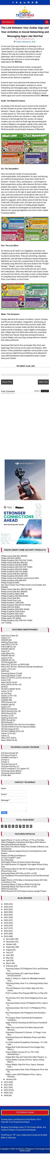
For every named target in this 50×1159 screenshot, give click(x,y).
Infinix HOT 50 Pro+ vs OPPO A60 (15, 665)
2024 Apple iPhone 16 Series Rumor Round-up (20, 862)
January (9, 1079)
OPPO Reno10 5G (8, 713)
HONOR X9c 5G (8, 660)
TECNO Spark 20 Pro (10, 729)
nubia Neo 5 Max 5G (9, 636)
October (9, 944)
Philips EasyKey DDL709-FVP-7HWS (16, 620)
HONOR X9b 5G (8, 705)
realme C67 (6, 707)
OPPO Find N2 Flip (9, 889)
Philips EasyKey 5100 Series (13, 612)
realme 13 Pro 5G (8, 669)
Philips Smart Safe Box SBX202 (14, 574)
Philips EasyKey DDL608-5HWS (14, 596)
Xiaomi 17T (6, 638)
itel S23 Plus (6, 693)
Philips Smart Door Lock (11, 600)
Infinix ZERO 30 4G (9, 740)
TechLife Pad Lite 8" (9, 764)
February (10, 966)
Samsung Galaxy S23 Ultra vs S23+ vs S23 (19, 887)
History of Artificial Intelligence (13, 856)
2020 (6, 920)
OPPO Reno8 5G (8, 720)
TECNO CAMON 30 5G (11, 689)
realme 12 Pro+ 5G (9, 696)
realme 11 (5, 736)
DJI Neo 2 (5, 760)
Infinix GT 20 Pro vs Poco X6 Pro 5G (16, 678)
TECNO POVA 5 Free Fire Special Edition (18, 727)
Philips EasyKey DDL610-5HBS (14, 569)
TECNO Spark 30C (9, 662)
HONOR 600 (6, 640)
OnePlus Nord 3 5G (9, 718)
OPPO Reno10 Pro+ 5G (11, 711)
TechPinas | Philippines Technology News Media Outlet (32, 1150)
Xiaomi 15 (5, 651)
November (10, 942)
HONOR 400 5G (8, 656)
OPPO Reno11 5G (8, 702)
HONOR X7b (6, 698)
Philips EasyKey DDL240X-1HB (14, 576)
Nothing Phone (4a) (9, 642)
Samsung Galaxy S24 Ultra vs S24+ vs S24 (19, 873)
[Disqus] (25, 425)
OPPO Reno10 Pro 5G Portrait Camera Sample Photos (23, 891)
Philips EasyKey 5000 (10, 583)
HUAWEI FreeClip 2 (9, 757)
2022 (6, 915)
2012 (6, 1085)
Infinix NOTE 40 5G (9, 682)
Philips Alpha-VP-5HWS (11, 618)
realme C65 (6, 680)
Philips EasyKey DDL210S (12, 614)
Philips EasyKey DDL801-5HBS (14, 565)
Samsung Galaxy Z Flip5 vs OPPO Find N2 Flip (20, 884)
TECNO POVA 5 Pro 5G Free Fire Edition (18, 725)
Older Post (43, 382)
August (9, 950)
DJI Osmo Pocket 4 (9, 755)
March (9, 963)
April (8, 960)
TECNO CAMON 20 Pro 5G (12, 731)
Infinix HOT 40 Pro (8, 738)
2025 (6, 907)
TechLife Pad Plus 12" (10, 766)
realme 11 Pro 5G (8, 733)
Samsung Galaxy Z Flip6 (11, 676)
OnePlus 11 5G (7, 716)
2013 (6, 1082)
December (10, 939)
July (8, 952)
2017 (6, 928)
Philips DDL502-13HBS (11, 558)
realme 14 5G (6, 658)
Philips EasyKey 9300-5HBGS (13, 616)
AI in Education (7, 860)
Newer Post (7, 382)
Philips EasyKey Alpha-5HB (12, 594)
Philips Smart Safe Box (10, 598)
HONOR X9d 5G (8, 649)
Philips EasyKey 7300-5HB (12, 603)
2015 (6, 934)
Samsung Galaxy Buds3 (11, 773)
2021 (6, 917)
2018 (6, 926)
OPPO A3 (5, 671)
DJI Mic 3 (5, 762)
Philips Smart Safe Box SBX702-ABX (16, 589)
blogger (44, 391)
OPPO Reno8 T (7, 722)
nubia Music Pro (7, 653)
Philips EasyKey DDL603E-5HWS (15, 609)
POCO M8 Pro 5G (8, 647)
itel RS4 (4, 687)
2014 (6, 936)
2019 (6, 923)
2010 (6, 1090)
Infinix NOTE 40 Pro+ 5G (11, 685)
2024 (6, 909)
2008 (6, 1095)
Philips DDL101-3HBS (10, 607)
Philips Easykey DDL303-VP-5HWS (16, 605)
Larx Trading (6, 623)
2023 (6, 912)
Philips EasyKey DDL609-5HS (13, 580)
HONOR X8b (6, 700)
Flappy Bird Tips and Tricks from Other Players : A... (27, 1057)
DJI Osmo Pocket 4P (9, 753)
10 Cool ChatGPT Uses (11, 858)
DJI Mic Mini (6, 775)
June (8, 955)
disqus (37, 391)
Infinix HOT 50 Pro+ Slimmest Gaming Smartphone (22, 667)
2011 (6, 1087)
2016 (6, 931)
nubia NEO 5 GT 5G (9, 644)
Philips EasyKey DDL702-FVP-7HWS (16, 560)
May (8, 958)
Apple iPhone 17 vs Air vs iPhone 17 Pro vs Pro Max (22, 840)
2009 (6, 1093)
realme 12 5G (6, 691)
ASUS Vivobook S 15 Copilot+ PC (15, 769)
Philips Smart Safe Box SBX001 (14, 592)
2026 (6, 904)
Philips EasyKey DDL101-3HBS (14, 572)
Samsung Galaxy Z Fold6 (11, 673)
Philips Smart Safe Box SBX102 (14, 563)
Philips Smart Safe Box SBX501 (14, 556)
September (11, 947)
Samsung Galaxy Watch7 (11, 771)
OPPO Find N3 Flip (9, 709)
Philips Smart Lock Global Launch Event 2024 (20, 578)
